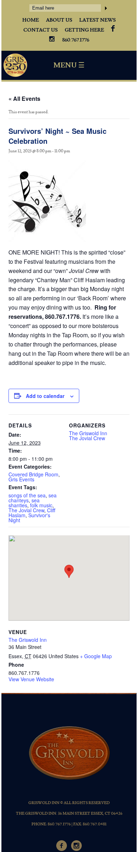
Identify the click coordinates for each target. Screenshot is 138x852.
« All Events (24, 98)
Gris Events (21, 479)
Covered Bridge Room (33, 474)
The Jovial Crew (26, 510)
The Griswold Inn (88, 433)
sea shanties (24, 503)
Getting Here (84, 30)
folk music (41, 505)
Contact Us (40, 30)
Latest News (97, 20)
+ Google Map (96, 656)
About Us (59, 20)
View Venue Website (31, 679)
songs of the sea (27, 495)
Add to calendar (45, 395)
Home (30, 20)
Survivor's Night (29, 518)
